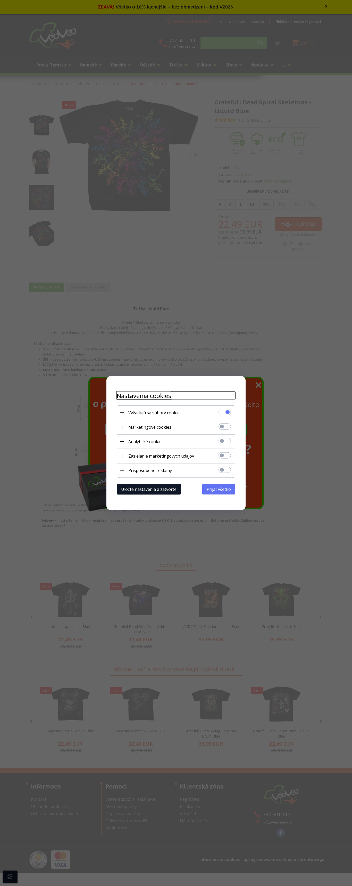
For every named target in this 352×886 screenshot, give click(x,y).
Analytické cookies (146, 441)
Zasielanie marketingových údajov (161, 456)
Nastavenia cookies (144, 395)
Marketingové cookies (149, 427)
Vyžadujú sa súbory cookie (154, 412)
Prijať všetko (219, 489)
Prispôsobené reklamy (150, 470)
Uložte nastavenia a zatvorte (149, 489)
